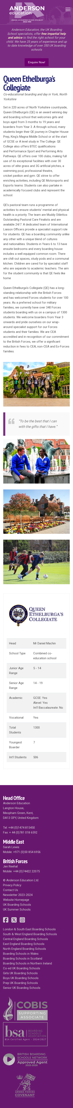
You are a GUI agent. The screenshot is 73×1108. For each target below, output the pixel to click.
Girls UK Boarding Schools (20, 973)
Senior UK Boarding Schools (21, 988)
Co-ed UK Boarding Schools (21, 968)
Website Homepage (16, 900)
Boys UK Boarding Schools (21, 978)
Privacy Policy (12, 885)
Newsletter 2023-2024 (17, 895)
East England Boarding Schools (23, 944)
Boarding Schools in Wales (21, 953)
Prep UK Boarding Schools (20, 983)
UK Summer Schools (17, 909)
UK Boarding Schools (17, 904)
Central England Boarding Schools (25, 939)
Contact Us (10, 890)
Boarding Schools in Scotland (22, 958)
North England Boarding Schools (24, 949)
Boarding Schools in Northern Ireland (27, 963)
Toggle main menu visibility (68, 9)
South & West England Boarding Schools (30, 934)
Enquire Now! (36, 62)
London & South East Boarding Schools (29, 929)
